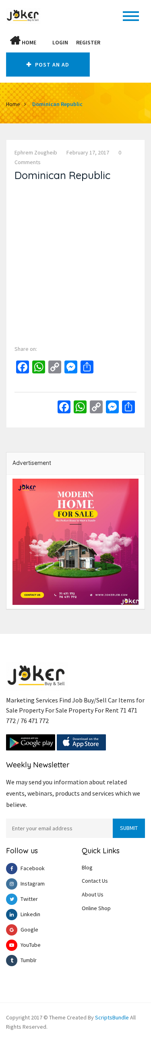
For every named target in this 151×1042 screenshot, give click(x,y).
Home (28, 42)
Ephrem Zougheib (35, 152)
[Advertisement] (75, 261)
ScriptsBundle (112, 1017)
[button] (44, 42)
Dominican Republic (57, 104)
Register (88, 42)
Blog (87, 867)
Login (60, 42)
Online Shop (96, 908)
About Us (92, 894)
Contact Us (95, 880)
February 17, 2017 (87, 152)
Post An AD (51, 64)
